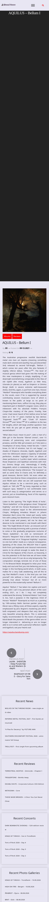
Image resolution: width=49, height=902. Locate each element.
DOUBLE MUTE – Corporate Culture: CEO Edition (24, 784)
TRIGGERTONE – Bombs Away (17, 777)
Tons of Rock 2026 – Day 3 (15, 849)
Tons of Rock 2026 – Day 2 (15, 856)
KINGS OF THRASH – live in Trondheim (20, 836)
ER (6, 348)
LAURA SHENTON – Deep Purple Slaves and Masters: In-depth (17, 665)
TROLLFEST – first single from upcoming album (24, 746)
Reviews (17, 336)
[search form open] (43, 5)
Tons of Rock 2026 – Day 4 (15, 843)
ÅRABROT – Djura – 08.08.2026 (17, 893)
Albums (7, 336)
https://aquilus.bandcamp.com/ (16, 632)
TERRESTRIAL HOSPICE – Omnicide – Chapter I (23, 771)
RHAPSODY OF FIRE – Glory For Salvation (22, 676)
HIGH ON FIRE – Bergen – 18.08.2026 (19, 887)
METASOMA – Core (12, 791)
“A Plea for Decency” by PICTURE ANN (20, 729)
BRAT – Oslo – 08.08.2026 (15, 900)
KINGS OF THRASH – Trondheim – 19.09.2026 (23, 880)
